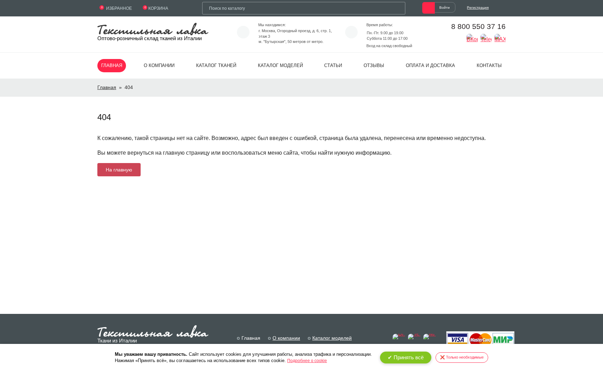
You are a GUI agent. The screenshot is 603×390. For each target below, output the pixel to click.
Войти (444, 7)
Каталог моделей (280, 65)
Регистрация (478, 7)
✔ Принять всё (406, 357)
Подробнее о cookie (307, 360)
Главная (111, 65)
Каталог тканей (216, 65)
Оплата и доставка (430, 65)
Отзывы (374, 65)
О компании (159, 65)
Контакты (489, 65)
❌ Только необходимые (462, 357)
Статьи (333, 65)
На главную (119, 169)
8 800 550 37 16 (478, 26)
